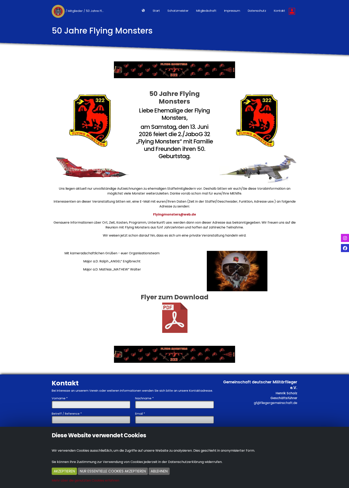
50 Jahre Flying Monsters (95, 11)
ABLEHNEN (159, 471)
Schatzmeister (177, 10)
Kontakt (279, 10)
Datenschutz (257, 10)
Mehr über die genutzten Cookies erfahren (85, 480)
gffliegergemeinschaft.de (275, 403)
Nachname (144, 398)
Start (156, 10)
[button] (141, 11)
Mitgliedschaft (206, 10)
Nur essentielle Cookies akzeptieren (113, 471)
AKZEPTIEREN (64, 471)
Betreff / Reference (67, 414)
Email (140, 414)
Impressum (232, 10)
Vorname (60, 398)
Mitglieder (75, 11)
